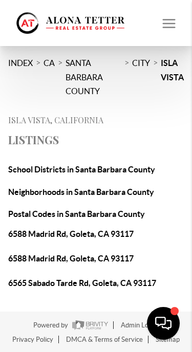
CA (49, 63)
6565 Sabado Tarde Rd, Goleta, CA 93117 (82, 283)
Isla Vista (172, 70)
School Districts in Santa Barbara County (81, 169)
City (141, 63)
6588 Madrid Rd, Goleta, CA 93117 (71, 234)
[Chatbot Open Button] (163, 323)
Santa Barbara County (84, 77)
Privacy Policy (32, 339)
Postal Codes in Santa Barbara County (76, 213)
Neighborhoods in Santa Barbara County (81, 191)
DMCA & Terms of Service (104, 339)
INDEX (20, 63)
